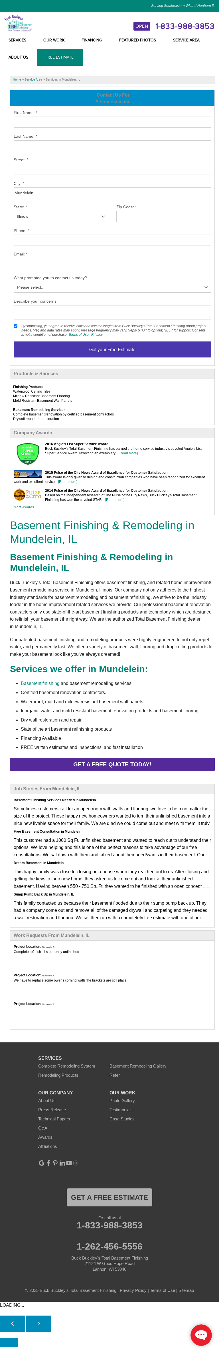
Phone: (21, 230)
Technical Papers (54, 1118)
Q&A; (43, 1128)
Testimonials (121, 1109)
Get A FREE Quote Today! (112, 764)
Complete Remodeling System (66, 1066)
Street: (21, 159)
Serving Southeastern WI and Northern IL (183, 6)
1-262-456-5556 (110, 1246)
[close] (9, 1342)
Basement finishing (40, 683)
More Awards (24, 507)
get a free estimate (109, 1197)
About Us (18, 57)
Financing (92, 40)
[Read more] (128, 453)
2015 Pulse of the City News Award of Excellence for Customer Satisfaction (106, 473)
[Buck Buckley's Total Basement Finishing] (18, 23)
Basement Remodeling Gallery (138, 1066)
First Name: (25, 112)
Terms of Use (78, 335)
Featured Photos (137, 40)
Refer (115, 1075)
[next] (38, 1324)
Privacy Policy (133, 1290)
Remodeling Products (58, 1075)
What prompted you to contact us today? (50, 277)
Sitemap (186, 1290)
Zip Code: (126, 207)
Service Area (186, 40)
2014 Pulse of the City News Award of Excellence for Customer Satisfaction (106, 491)
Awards (45, 1137)
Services (17, 40)
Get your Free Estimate (112, 349)
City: (19, 183)
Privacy (97, 335)
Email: (20, 254)
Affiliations (47, 1146)
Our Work (53, 40)
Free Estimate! (59, 57)
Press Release (52, 1109)
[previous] (12, 1324)
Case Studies (122, 1118)
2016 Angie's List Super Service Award (76, 444)
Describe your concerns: (36, 301)
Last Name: (25, 136)
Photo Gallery (122, 1100)
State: (20, 207)
